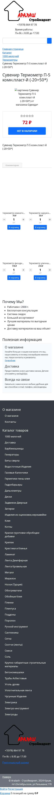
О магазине (11, 415)
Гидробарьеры (13, 484)
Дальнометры (13, 490)
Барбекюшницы (14, 448)
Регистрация (15, 789)
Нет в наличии (27, 131)
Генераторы (12, 454)
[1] (22, 115)
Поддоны (10, 614)
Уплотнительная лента (18, 690)
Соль (8, 656)
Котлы (8, 526)
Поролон (10, 620)
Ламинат (10, 554)
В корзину (14, 227)
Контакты (10, 421)
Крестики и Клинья (16, 548)
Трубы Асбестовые (16, 678)
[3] (27, 115)
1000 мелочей (13, 436)
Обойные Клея (13, 596)
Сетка (8, 638)
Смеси (8, 650)
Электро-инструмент (17, 708)
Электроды (11, 714)
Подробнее (10, 360)
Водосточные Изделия (18, 466)
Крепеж (9, 542)
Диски (8, 496)
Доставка (10, 442)
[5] (32, 115)
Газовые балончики (16, 472)
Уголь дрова (12, 684)
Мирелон (10, 578)
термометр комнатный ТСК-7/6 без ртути (24, 213)
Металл (9, 572)
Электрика (11, 702)
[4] (30, 115)
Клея (7, 520)
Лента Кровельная (16, 566)
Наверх (6, 777)
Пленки (9, 602)
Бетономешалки (14, 672)
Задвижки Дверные (16, 502)
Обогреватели (13, 590)
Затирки (9, 508)
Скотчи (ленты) (13, 644)
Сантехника (11, 632)
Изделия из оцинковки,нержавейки (25, 514)
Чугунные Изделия (16, 696)
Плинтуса (10, 608)
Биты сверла (12, 460)
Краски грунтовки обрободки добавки (22, 534)
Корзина (5, 793)
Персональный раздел (15, 762)
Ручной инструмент (16, 626)
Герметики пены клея (17, 478)
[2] (24, 115)
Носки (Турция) (13, 584)
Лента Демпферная (16, 560)
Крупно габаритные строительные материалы (25, 664)
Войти (3, 789)
